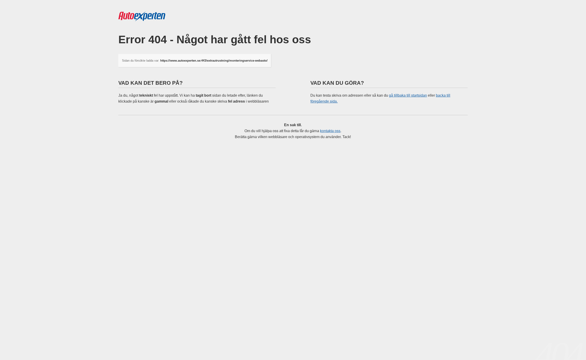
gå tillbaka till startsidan (408, 95)
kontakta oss (330, 131)
